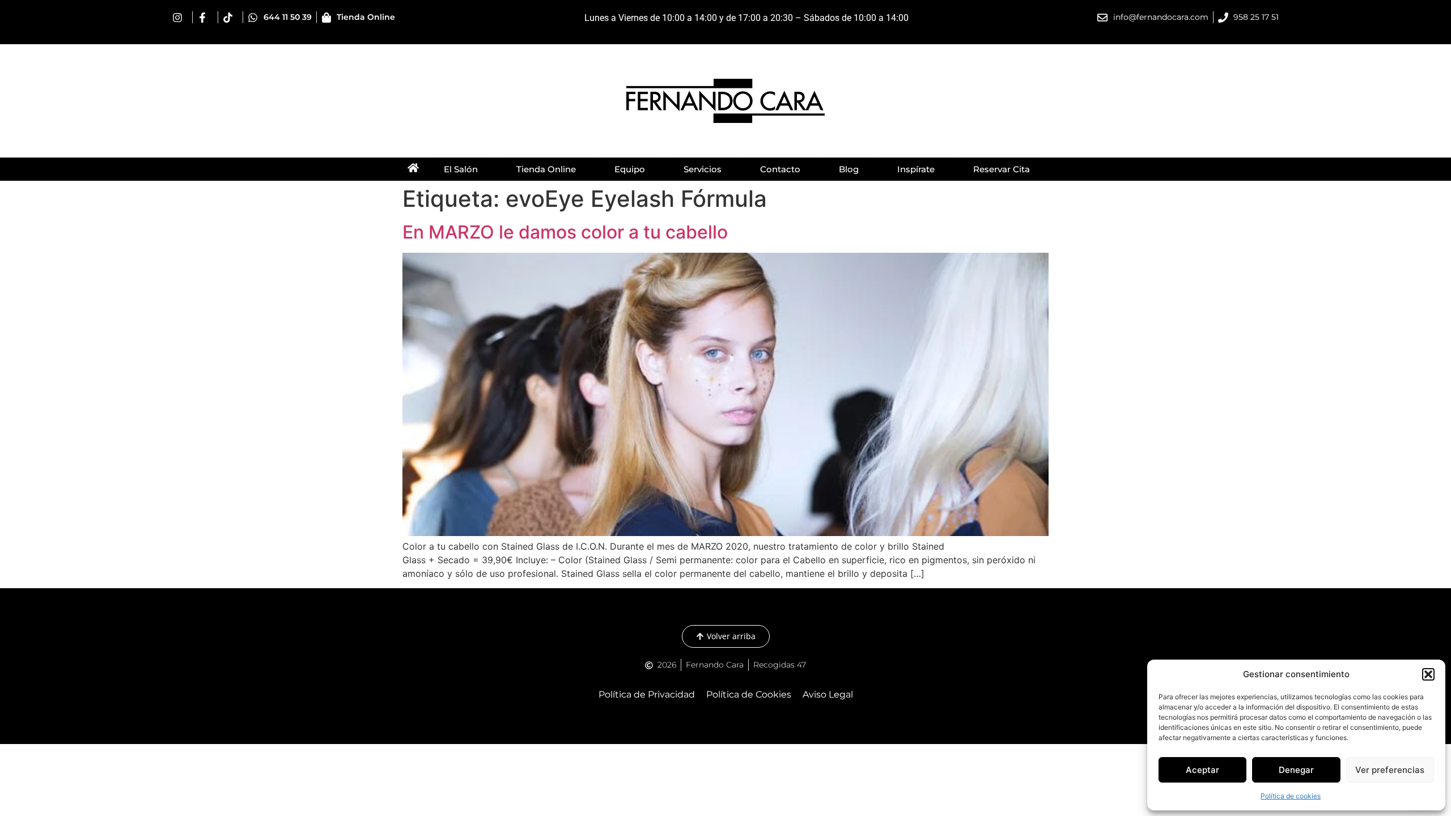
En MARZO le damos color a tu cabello (565, 232)
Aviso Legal (828, 694)
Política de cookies (1291, 796)
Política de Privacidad (647, 694)
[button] (1428, 674)
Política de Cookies (748, 694)
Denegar (1296, 769)
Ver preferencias (1389, 769)
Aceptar (1202, 769)
